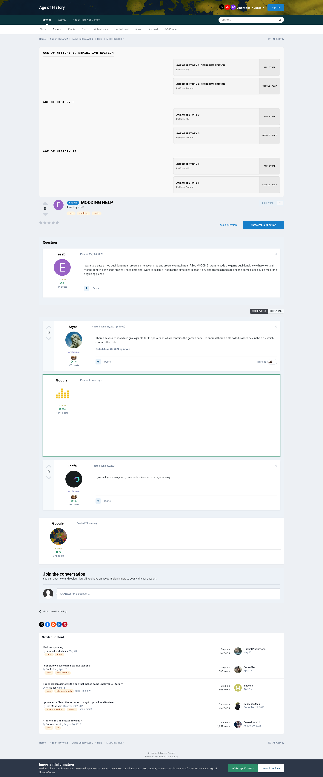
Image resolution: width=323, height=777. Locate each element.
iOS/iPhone (170, 29)
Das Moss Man (54, 706)
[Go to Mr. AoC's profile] (62, 393)
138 (75, 500)
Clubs (43, 29)
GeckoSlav (51, 669)
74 (59, 552)
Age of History (52, 7)
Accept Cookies (244, 768)
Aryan (73, 327)
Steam (138, 29)
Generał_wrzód (54, 724)
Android (153, 29)
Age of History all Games (86, 19)
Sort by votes (259, 311)
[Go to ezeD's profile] (58, 205)
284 (63, 409)
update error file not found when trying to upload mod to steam (79, 702)
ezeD (81, 207)
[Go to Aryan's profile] (73, 340)
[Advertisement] (152, 416)
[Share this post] (276, 254)
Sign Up (275, 7)
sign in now (119, 578)
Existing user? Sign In (249, 7)
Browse (46, 19)
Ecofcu (73, 466)
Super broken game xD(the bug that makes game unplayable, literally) (83, 683)
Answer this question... (76, 593)
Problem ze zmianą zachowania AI (63, 720)
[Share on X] (41, 624)
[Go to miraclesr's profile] (238, 688)
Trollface (261, 362)
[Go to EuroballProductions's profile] (238, 651)
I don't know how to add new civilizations (66, 665)
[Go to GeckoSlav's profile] (238, 669)
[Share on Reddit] (53, 624)
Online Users (101, 29)
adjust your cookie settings (141, 768)
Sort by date (276, 311)
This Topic (265, 20)
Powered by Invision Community (161, 756)
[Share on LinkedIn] (59, 624)
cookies (61, 768)
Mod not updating (53, 647)
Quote (96, 288)
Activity (62, 19)
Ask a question (228, 224)
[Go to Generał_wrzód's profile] (238, 724)
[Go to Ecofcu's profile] (73, 479)
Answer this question (263, 224)
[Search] (280, 20)
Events (71, 29)
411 (75, 361)
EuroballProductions (57, 651)
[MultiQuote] (86, 288)
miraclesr (51, 687)
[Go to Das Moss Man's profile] (238, 706)
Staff (84, 29)
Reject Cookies (271, 768)
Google (61, 380)
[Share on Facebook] (47, 624)
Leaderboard (122, 29)
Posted (91, 254)
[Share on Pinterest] (64, 624)
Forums (57, 29)
